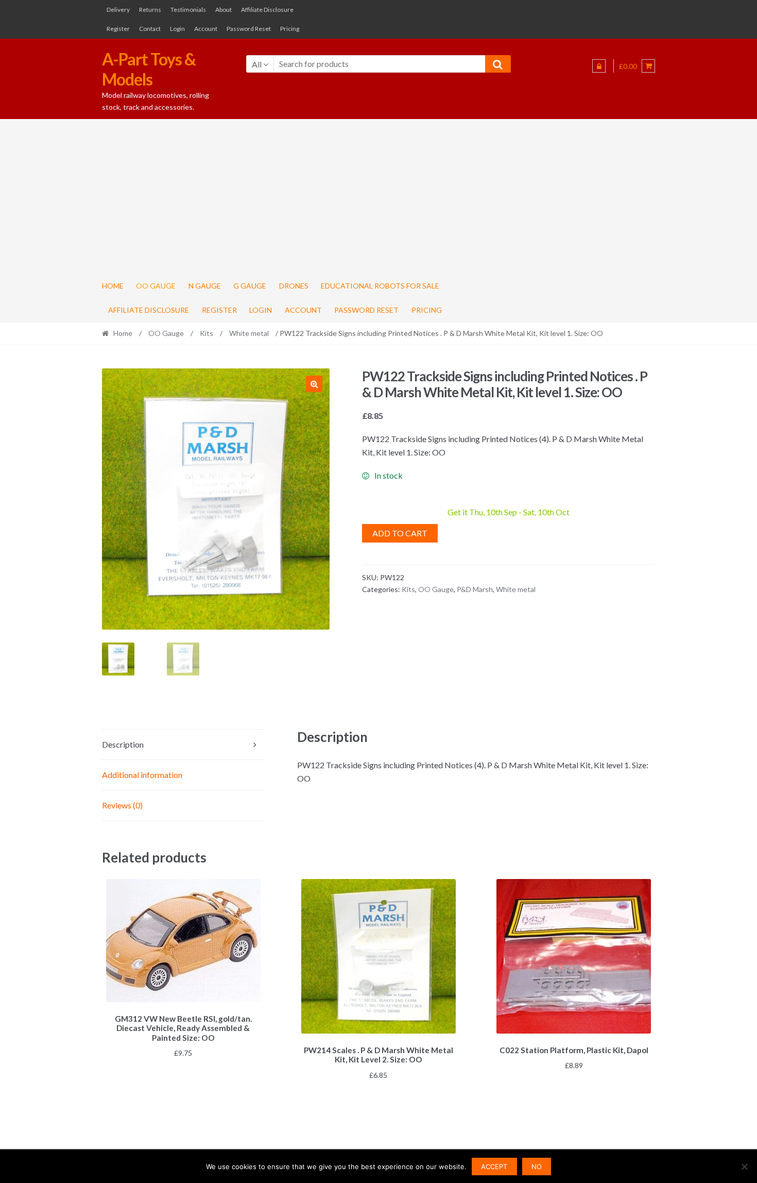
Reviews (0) (122, 805)
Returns (150, 9)
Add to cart (399, 533)
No (536, 1166)
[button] (314, 384)
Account (205, 28)
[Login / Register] (599, 66)
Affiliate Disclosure (267, 9)
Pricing (289, 28)
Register (118, 28)
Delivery (118, 9)
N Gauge (204, 285)
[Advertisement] (378, 196)
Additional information (142, 775)
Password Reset (249, 28)
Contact (150, 28)
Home (113, 285)
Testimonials (188, 9)
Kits (206, 333)
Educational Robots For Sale (380, 285)
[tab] (183, 745)
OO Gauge (156, 285)
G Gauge (249, 285)
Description (123, 744)
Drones (293, 285)
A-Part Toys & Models (149, 69)
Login (177, 28)
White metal (249, 333)
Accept (494, 1166)
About (223, 9)
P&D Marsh (475, 589)
